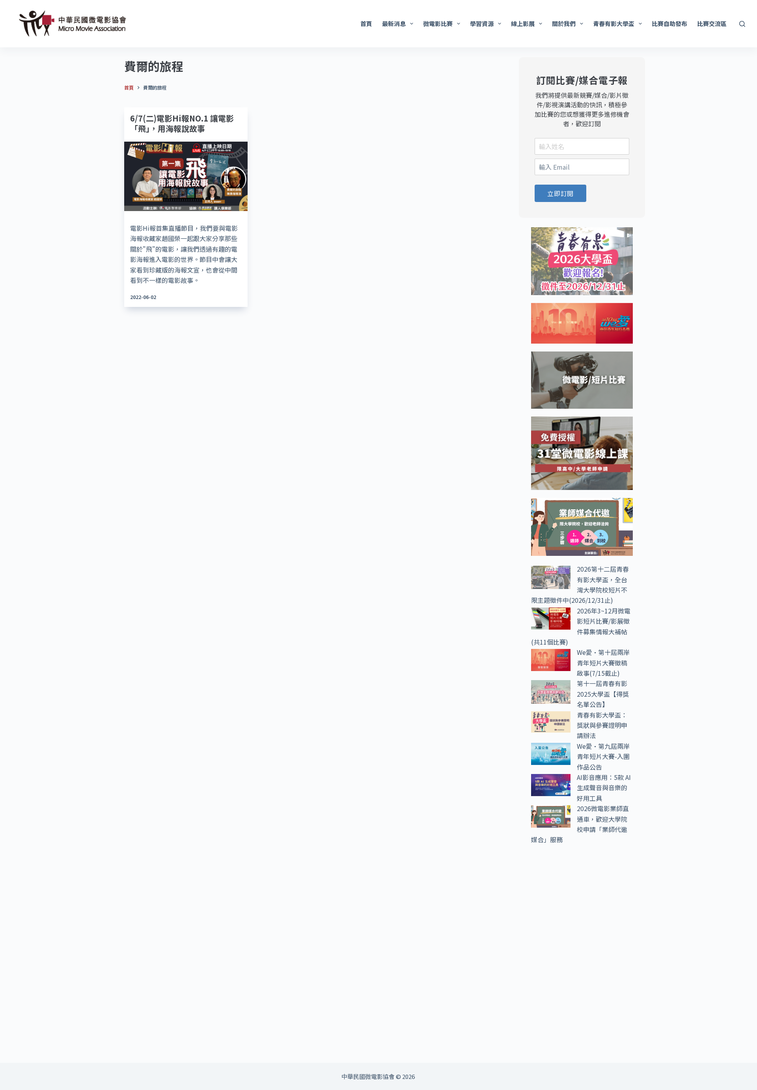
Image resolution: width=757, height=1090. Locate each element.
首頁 (366, 23)
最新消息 (394, 23)
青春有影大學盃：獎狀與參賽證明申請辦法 (602, 725)
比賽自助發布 (669, 23)
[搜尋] (742, 24)
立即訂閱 (560, 193)
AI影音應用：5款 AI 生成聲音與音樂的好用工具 (604, 787)
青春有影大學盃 (613, 23)
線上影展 (523, 23)
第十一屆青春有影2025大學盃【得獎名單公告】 (603, 694)
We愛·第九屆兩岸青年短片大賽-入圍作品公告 (603, 756)
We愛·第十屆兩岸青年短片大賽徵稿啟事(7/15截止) (603, 662)
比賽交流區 (712, 23)
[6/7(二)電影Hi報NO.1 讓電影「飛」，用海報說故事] (186, 176)
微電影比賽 (438, 23)
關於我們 (564, 23)
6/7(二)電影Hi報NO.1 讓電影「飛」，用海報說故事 (182, 123)
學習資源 (482, 23)
